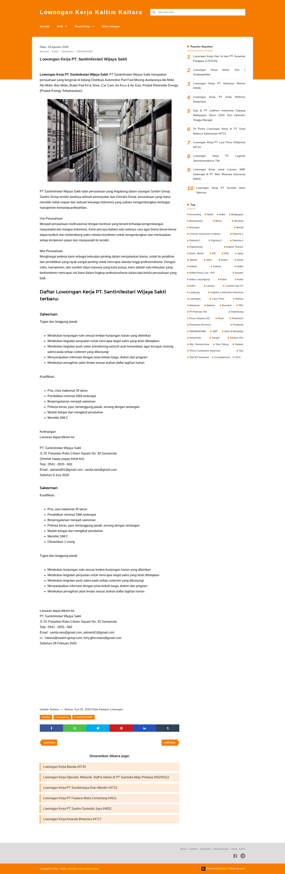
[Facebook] (235, 856)
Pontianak (237, 324)
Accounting (195, 214)
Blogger (223, 868)
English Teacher (234, 247)
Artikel (221, 214)
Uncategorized (222, 357)
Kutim (192, 285)
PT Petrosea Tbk (198, 311)
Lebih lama (169, 742)
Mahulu (239, 298)
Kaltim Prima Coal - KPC (202, 273)
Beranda (44, 26)
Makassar (194, 305)
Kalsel (239, 260)
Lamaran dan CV (234, 285)
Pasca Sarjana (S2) (199, 318)
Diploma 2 (194, 240)
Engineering (195, 247)
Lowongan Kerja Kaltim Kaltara (91, 12)
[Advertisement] (109, 675)
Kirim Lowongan (111, 26)
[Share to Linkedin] (144, 728)
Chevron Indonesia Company (204, 234)
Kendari (238, 273)
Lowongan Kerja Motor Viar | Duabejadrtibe (219, 72)
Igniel (242, 868)
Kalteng (216, 266)
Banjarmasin (196, 221)
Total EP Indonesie (199, 357)
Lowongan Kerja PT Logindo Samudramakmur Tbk (219, 158)
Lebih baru (49, 742)
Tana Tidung (222, 344)
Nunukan (226, 305)
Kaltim (47, 717)
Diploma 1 (237, 234)
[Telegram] (242, 856)
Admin (209, 214)
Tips (240, 350)
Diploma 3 (216, 240)
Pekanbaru (237, 318)
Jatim (209, 260)
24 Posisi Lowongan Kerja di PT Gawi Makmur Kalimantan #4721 (219, 131)
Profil (60, 26)
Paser (220, 318)
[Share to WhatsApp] (74, 728)
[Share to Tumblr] (167, 728)
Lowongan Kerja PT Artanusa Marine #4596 (219, 86)
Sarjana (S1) (236, 337)
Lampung (194, 292)
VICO (237, 357)
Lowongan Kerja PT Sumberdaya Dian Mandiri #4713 (80, 787)
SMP (215, 331)
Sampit (215, 337)
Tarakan (238, 344)
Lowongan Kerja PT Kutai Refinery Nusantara (219, 99)
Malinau (210, 305)
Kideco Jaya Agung (199, 279)
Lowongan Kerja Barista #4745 (64, 766)
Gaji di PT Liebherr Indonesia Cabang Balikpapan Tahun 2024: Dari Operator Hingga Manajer (219, 115)
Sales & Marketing (233, 331)
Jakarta (193, 260)
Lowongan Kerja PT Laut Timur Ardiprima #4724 (219, 145)
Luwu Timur (217, 298)
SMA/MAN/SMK (84, 717)
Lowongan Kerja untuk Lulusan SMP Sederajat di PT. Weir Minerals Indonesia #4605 (219, 174)
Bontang (238, 221)
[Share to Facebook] (51, 728)
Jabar (240, 253)
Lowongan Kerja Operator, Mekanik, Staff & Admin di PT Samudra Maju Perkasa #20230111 (106, 777)
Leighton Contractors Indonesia (226, 292)
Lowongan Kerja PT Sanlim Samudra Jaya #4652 (77, 808)
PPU (240, 305)
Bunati (239, 227)
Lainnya (210, 285)
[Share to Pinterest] (121, 728)
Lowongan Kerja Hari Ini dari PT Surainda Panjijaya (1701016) (219, 59)
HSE (226, 253)
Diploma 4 (237, 240)
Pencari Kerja (82, 26)
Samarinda (63, 717)
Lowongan (195, 298)
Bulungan (194, 227)
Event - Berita (196, 253)
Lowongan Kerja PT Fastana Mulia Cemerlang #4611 (80, 798)
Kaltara (193, 266)
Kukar (240, 279)
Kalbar (224, 260)
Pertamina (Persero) (200, 324)
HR (214, 253)
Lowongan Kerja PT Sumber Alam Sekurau (220, 190)
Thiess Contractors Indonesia (204, 350)
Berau (218, 221)
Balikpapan (237, 214)
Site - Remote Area (199, 344)
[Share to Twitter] (98, 728)
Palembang (237, 311)
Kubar (223, 279)
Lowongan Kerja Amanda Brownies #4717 (72, 819)
